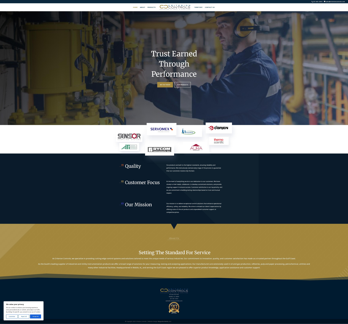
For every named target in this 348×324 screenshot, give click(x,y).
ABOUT (142, 7)
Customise (12, 316)
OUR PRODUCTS (182, 85)
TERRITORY (198, 7)
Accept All (35, 316)
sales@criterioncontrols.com (174, 301)
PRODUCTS (152, 7)
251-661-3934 (317, 1)
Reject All (24, 316)
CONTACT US (210, 7)
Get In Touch (165, 85)
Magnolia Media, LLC (164, 321)
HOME (135, 7)
